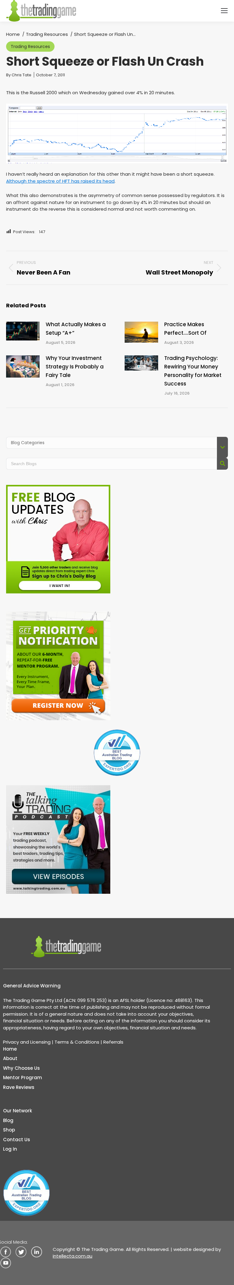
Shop (9, 1130)
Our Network (17, 1110)
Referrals (113, 1042)
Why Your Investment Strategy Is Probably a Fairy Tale (75, 366)
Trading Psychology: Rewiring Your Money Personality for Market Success (193, 370)
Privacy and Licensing (27, 1042)
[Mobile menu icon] (224, 10)
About (10, 1058)
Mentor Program (22, 1077)
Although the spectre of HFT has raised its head (60, 181)
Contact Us (16, 1139)
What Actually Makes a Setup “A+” (76, 329)
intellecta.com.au (72, 1256)
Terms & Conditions (77, 1042)
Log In (10, 1149)
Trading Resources (30, 46)
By (18, 75)
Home (10, 1049)
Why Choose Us (21, 1068)
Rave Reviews (18, 1087)
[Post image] (23, 331)
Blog (8, 1120)
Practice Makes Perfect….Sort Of (185, 329)
